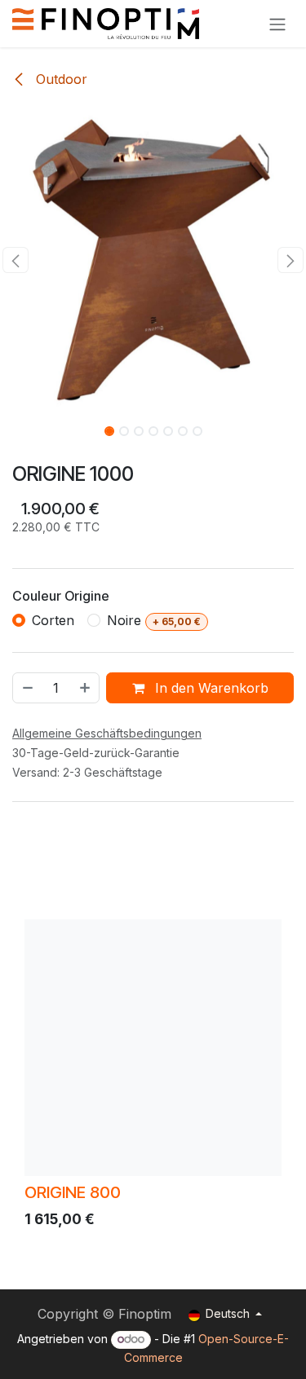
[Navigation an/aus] (277, 24)
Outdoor (59, 79)
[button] (15, 260)
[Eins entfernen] (27, 688)
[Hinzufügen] (86, 688)
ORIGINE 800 (72, 1192)
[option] (153, 1077)
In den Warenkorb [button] (209, 688)
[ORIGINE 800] (153, 1047)
